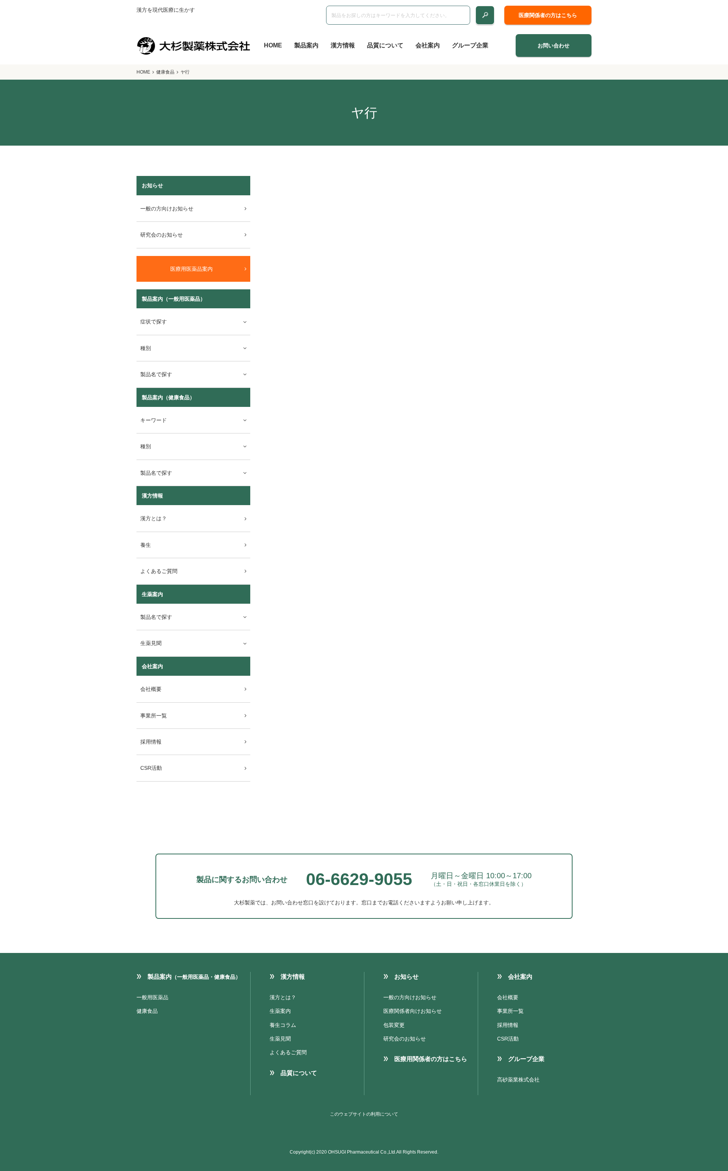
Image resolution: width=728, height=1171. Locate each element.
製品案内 (306, 45)
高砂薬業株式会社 (518, 1080)
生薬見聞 (280, 1039)
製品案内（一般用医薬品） (174, 299)
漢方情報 (343, 45)
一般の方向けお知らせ (166, 209)
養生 (145, 545)
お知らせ (406, 976)
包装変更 (394, 1025)
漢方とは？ (153, 518)
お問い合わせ (554, 45)
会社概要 (151, 689)
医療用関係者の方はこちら (430, 1059)
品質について (385, 45)
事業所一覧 (153, 716)
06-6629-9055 (359, 879)
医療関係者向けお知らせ (412, 1011)
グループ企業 (470, 45)
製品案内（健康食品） (168, 397)
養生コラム (283, 1025)
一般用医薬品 (152, 997)
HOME (273, 45)
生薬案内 (152, 594)
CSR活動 (151, 768)
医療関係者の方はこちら (548, 15)
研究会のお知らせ (161, 235)
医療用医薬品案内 (191, 269)
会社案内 (428, 45)
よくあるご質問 (158, 571)
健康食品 (165, 72)
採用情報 (151, 742)
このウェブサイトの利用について (364, 1114)
